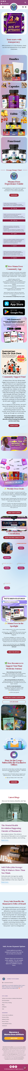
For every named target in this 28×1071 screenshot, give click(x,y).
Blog (3, 1004)
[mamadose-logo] (14, 7)
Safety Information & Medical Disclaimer (12, 998)
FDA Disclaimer (5, 1000)
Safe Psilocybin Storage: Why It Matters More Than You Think (13, 870)
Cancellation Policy (7, 1023)
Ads (3, 1009)
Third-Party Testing (7, 1002)
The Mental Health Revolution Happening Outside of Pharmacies (11, 828)
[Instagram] (3, 1)
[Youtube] (1, 1)
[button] (21, 548)
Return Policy (5, 1021)
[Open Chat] (25, 1068)
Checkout (4, 1025)
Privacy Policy (5, 1017)
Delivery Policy (5, 1019)
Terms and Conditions (7, 1015)
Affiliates (4, 1007)
